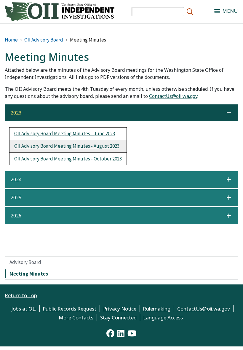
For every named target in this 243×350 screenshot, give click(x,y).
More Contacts (76, 317)
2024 (16, 179)
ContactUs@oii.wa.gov (173, 96)
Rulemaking (156, 308)
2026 (16, 215)
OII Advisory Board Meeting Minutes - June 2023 (64, 133)
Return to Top (21, 295)
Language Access (163, 317)
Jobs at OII (23, 308)
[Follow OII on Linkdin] (121, 333)
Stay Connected (118, 317)
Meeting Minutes (28, 274)
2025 (16, 197)
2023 (16, 112)
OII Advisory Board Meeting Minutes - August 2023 (66, 146)
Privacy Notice (119, 308)
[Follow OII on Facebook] (110, 333)
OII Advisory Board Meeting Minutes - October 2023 (68, 158)
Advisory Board (25, 262)
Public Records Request (69, 308)
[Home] (59, 11)
